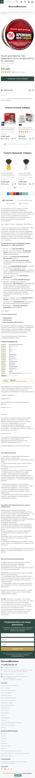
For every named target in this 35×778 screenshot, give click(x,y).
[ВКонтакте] (8, 193)
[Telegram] (26, 193)
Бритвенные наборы (7, 705)
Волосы (3, 715)
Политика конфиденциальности (11, 751)
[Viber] (20, 193)
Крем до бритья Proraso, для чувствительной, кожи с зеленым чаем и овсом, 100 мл (26, 129)
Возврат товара (6, 746)
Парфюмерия (5, 718)
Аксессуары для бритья (8, 698)
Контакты (4, 738)
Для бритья (29, 98)
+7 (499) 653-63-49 (9, 665)
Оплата (3, 736)
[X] (17, 193)
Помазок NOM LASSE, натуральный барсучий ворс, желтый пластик (7, 174)
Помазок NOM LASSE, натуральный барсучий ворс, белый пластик (25, 174)
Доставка (4, 733)
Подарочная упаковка (8, 690)
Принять (18, 775)
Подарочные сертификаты (9, 685)
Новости (3, 748)
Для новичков (5, 688)
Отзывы (3, 741)
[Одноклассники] (11, 193)
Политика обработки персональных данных (15, 753)
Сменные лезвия (6, 695)
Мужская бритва (6, 693)
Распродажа (5, 713)
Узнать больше (27, 773)
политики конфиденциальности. (20, 655)
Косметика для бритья (19, 98)
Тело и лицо (5, 710)
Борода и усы (5, 708)
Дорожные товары (7, 703)
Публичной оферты (16, 654)
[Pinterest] (14, 193)
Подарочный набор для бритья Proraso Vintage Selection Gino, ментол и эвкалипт (8, 129)
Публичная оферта (7, 756)
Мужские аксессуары (8, 725)
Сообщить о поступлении (17, 79)
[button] (4, 144)
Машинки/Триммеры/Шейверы (11, 722)
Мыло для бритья (6, 100)
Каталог (10, 98)
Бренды (3, 727)
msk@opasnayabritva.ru (10, 667)
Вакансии (4, 743)
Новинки (4, 720)
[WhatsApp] (23, 193)
